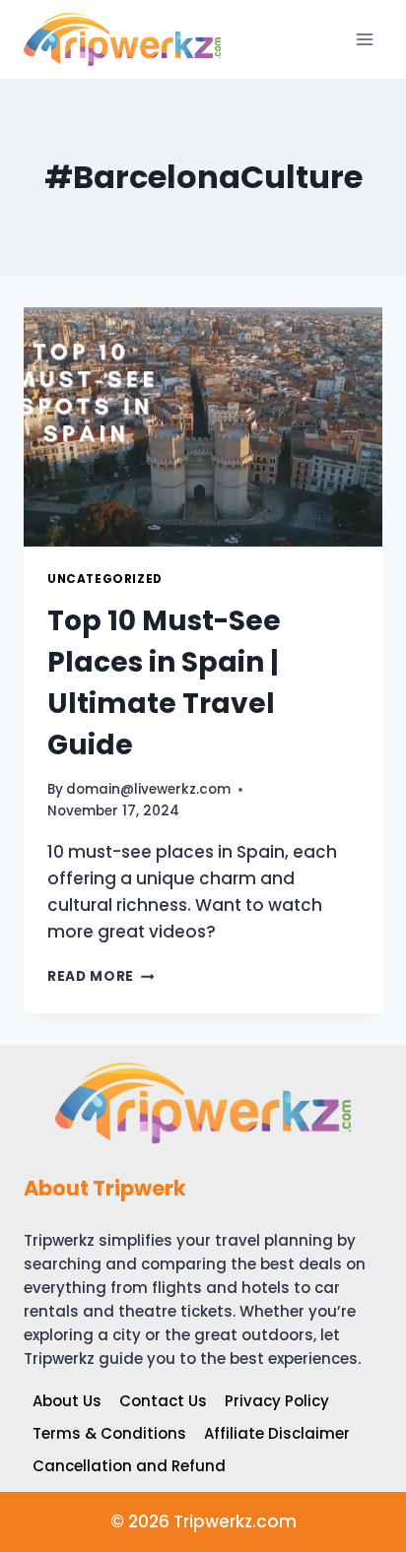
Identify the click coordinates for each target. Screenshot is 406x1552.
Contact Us (163, 1400)
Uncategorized (105, 579)
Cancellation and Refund (129, 1465)
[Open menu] (364, 39)
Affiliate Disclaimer (277, 1433)
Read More (101, 976)
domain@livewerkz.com (148, 789)
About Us (67, 1400)
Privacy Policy (277, 1400)
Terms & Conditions (109, 1433)
